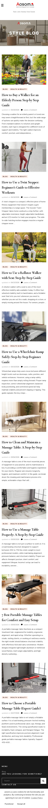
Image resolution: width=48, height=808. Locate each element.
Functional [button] (9, 804)
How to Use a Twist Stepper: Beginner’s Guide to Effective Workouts (21, 187)
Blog (5, 89)
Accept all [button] (21, 804)
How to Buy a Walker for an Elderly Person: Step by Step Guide (20, 100)
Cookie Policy (37, 798)
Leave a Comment (30, 110)
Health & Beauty (18, 89)
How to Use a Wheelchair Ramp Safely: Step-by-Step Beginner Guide (23, 357)
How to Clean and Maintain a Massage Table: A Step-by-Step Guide (22, 447)
